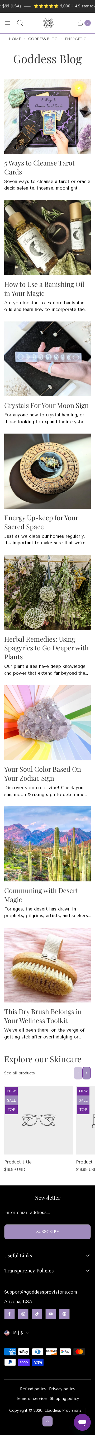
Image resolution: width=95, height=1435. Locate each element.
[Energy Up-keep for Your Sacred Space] (47, 471)
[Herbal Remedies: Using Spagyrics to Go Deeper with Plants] (47, 592)
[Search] (20, 23)
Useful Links (18, 1255)
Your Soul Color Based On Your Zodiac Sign (42, 773)
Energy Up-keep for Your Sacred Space (41, 522)
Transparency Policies (29, 1270)
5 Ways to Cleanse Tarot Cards (39, 167)
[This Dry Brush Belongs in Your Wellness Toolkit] (47, 965)
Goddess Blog (43, 39)
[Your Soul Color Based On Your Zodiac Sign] (47, 722)
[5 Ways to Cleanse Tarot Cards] (47, 116)
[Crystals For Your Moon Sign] (47, 359)
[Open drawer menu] (7, 23)
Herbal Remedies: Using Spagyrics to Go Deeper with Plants (46, 647)
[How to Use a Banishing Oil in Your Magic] (47, 237)
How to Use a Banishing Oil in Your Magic (44, 288)
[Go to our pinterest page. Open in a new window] (64, 1314)
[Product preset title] (38, 1120)
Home (15, 39)
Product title (18, 1162)
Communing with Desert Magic (41, 895)
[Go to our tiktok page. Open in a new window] (37, 1314)
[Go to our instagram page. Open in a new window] (23, 1314)
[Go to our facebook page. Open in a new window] (9, 1314)
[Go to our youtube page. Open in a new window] (50, 1314)
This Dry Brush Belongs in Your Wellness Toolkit (43, 1016)
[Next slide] (86, 1073)
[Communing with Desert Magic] (47, 843)
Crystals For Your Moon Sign (46, 405)
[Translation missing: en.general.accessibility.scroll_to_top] (47, 1421)
